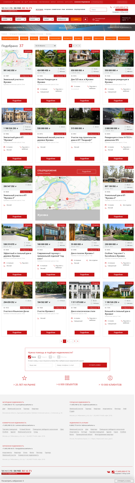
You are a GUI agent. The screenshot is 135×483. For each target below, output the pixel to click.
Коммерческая (56, 9)
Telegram (44, 357)
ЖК (22, 2)
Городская (47, 9)
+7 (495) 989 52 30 (75, 405)
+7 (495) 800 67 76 (120, 7)
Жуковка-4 (44, 38)
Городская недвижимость (13, 27)
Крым (63, 9)
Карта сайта (69, 2)
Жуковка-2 (78, 38)
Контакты (60, 2)
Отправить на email (124, 481)
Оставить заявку (95, 365)
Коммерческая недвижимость (120, 27)
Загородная (39, 9)
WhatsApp (64, 357)
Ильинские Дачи (55, 38)
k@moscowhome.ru (88, 425)
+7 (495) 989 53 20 (8, 425)
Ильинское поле (124, 38)
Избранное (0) (122, 2)
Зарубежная (69, 9)
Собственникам (44, 2)
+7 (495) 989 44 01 (8, 448)
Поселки (17, 2)
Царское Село (98, 38)
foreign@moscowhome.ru (24, 448)
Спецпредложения (79, 9)
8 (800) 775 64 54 (75, 425)
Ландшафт (24, 38)
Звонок (34, 357)
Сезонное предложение (82, 2)
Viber (53, 357)
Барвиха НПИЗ (110, 38)
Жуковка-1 (88, 38)
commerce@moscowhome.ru (25, 425)
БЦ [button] (26, 2)
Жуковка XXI (68, 38)
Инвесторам (33, 2)
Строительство (97, 2)
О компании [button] (7, 2)
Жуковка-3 (34, 38)
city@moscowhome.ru (90, 405)
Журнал (53, 2)
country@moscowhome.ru (24, 405)
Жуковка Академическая (10, 38)
